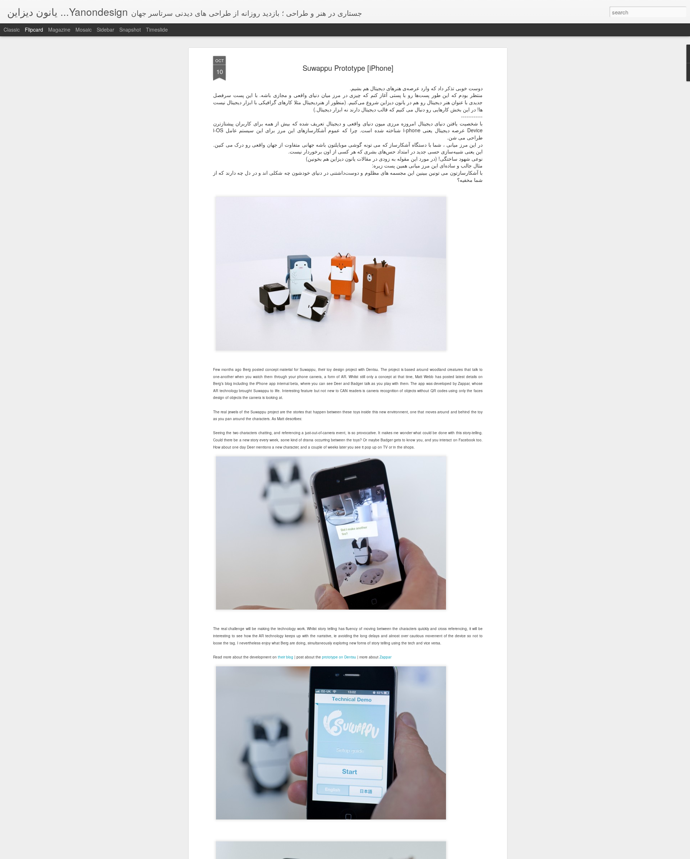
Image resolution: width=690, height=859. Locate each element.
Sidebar (105, 29)
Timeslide (157, 29)
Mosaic (83, 29)
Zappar (385, 657)
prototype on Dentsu (339, 657)
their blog (285, 657)
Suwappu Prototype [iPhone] (348, 68)
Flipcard (34, 29)
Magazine (59, 29)
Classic (12, 29)
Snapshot (130, 29)
